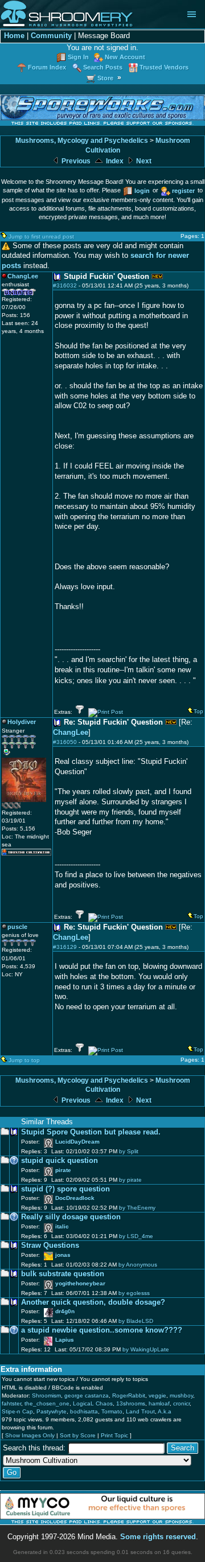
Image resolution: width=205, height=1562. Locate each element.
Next (142, 161)
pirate (63, 1170)
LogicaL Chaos (93, 1403)
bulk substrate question (62, 1274)
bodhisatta (84, 1411)
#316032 (65, 285)
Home (14, 36)
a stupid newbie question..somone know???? (101, 1330)
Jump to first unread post (41, 236)
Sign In (78, 57)
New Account (125, 57)
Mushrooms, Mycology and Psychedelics (81, 140)
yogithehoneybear (80, 1283)
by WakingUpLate (145, 1349)
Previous (75, 161)
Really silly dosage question (71, 1217)
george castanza (86, 1395)
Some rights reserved (158, 1537)
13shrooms (130, 1403)
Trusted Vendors (164, 67)
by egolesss (134, 1293)
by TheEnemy (137, 1208)
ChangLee (70, 733)
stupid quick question (59, 1161)
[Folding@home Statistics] (24, 807)
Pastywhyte (51, 1411)
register (183, 190)
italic (62, 1226)
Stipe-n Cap (17, 1411)
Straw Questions (50, 1245)
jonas (63, 1255)
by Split (128, 1151)
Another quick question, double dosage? (93, 1302)
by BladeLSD (135, 1321)
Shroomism (46, 1395)
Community (51, 36)
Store (105, 78)
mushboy (181, 1395)
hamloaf (159, 1403)
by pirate (130, 1180)
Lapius (64, 1340)
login (142, 190)
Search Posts (102, 67)
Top (198, 711)
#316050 (65, 742)
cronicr (181, 1403)
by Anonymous (137, 1264)
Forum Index (47, 67)
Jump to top (24, 1060)
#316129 (65, 947)
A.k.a (164, 1411)
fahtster (11, 1403)
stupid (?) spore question (65, 1189)
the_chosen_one (46, 1403)
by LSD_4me (136, 1236)
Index (114, 161)
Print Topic (114, 1435)
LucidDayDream (77, 1141)
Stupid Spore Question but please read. (91, 1132)
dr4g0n (65, 1311)
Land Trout (140, 1411)
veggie (157, 1395)
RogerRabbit (128, 1395)
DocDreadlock (75, 1198)
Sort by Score (78, 1435)
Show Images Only (30, 1435)
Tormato (111, 1411)
